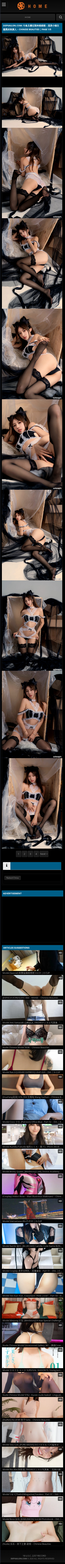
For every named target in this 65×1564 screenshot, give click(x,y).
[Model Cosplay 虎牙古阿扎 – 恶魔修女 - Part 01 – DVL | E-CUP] (32, 1258)
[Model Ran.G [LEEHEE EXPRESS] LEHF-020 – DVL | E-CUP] (32, 1059)
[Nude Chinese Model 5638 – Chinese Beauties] (32, 1035)
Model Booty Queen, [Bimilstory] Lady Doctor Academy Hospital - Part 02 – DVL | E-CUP (33, 1171)
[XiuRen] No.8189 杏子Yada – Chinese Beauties (26, 1419)
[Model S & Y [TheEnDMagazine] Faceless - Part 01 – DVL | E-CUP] (32, 1481)
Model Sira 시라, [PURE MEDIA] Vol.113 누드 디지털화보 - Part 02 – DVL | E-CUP (33, 1444)
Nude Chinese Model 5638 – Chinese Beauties (26, 1047)
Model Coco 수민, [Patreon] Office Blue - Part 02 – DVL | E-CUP (33, 1121)
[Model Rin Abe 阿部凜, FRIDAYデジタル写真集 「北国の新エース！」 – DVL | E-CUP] (32, 1457)
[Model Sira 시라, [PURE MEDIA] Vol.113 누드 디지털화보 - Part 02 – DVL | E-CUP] (32, 1432)
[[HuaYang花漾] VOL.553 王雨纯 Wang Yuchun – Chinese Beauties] (32, 1084)
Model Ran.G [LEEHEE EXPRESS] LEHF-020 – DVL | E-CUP (31, 1072)
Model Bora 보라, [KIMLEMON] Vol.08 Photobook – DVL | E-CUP (33, 1519)
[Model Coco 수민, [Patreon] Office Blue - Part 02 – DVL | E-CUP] (32, 1109)
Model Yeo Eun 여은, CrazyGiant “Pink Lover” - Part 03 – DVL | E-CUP (33, 1295)
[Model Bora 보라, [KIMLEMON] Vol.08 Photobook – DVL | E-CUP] (32, 1506)
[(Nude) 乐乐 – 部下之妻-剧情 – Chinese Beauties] (32, 1531)
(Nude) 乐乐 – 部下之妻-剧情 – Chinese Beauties (27, 1543)
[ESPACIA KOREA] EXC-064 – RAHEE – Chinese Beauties (30, 997)
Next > (44, 854)
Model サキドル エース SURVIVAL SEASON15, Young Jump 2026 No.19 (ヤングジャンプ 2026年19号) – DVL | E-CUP (33, 1370)
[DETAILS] (6, 866)
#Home (28, 17)
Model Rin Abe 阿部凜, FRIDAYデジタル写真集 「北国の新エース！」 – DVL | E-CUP (33, 1469)
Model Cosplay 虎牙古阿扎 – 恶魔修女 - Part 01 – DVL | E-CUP (33, 1270)
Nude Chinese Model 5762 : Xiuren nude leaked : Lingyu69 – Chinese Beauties (33, 1395)
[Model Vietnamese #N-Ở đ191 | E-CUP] (32, 1208)
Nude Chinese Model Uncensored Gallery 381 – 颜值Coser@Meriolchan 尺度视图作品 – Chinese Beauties (33, 1345)
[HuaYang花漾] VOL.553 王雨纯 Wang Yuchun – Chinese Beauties (33, 1097)
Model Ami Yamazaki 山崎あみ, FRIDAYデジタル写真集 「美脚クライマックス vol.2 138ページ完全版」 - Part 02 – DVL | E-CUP (33, 1022)
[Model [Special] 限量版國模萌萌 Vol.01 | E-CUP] (32, 960)
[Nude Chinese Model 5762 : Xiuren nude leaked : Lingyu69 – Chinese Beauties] (32, 1382)
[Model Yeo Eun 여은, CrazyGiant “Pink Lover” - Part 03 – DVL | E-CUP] (32, 1283)
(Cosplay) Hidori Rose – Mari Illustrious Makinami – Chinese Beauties (33, 1196)
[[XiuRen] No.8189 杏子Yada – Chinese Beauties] (32, 1407)
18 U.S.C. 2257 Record (34, 1555)
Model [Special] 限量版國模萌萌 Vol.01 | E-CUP (26, 972)
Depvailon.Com (32, 6)
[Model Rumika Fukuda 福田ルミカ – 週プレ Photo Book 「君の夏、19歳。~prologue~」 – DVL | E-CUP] (32, 1134)
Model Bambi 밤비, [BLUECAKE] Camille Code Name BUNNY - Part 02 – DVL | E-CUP (33, 1246)
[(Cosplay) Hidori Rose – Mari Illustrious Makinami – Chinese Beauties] (32, 1184)
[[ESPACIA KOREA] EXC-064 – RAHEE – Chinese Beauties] (32, 985)
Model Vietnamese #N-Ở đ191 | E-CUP (22, 1221)
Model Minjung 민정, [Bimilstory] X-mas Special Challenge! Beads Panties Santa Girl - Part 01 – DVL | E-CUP (33, 1320)
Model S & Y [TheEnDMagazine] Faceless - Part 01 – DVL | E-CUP (33, 1494)
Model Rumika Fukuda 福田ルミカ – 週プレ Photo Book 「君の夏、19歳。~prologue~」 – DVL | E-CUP (33, 1146)
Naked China (12, 877)
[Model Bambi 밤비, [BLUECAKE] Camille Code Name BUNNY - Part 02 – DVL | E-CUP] (32, 1233)
